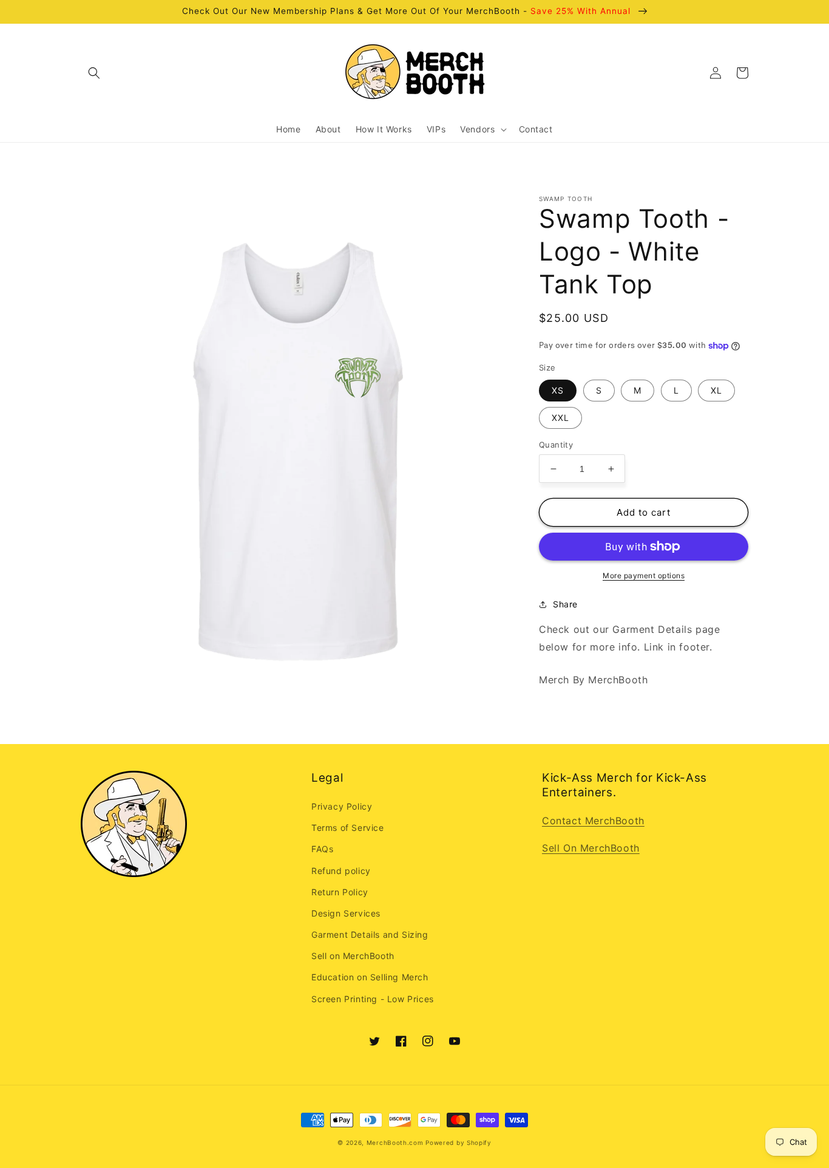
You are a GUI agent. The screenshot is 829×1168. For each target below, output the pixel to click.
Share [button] (565, 604)
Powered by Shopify (458, 1142)
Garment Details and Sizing (369, 934)
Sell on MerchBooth (352, 956)
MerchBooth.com (395, 1142)
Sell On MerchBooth (591, 848)
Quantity (556, 444)
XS (558, 390)
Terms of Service (347, 827)
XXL (560, 417)
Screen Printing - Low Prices (372, 999)
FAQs (322, 849)
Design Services (346, 913)
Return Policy (339, 892)
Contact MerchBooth (593, 821)
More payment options (644, 575)
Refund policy (341, 871)
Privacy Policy (341, 806)
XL (716, 390)
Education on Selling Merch (369, 977)
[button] (94, 73)
